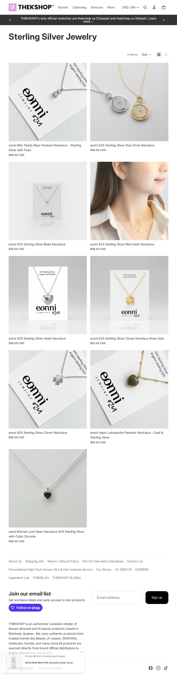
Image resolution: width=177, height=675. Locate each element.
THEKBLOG (41, 577)
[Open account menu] (154, 7)
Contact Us (135, 561)
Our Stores (103, 569)
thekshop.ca (26, 668)
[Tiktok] (165, 668)
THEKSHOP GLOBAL (66, 577)
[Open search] (145, 7)
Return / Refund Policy (63, 561)
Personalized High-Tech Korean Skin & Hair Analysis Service (51, 569)
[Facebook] (150, 668)
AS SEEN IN (123, 569)
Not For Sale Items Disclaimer (103, 561)
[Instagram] (158, 668)
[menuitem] (111, 7)
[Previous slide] (10, 20)
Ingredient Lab (19, 577)
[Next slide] (163, 20)
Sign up (157, 597)
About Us (15, 561)
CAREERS (142, 569)
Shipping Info (34, 561)
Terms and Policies (50, 668)
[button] (147, 54)
